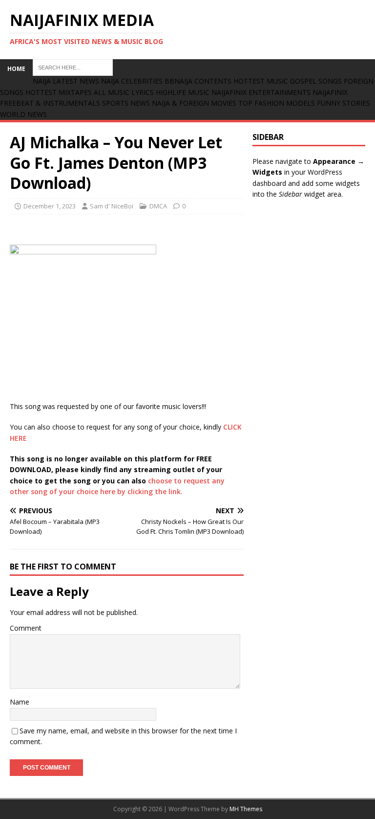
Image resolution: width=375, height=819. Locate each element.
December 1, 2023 (49, 206)
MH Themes (245, 809)
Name (19, 701)
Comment (26, 628)
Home (16, 69)
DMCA (158, 206)
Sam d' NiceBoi (111, 206)
